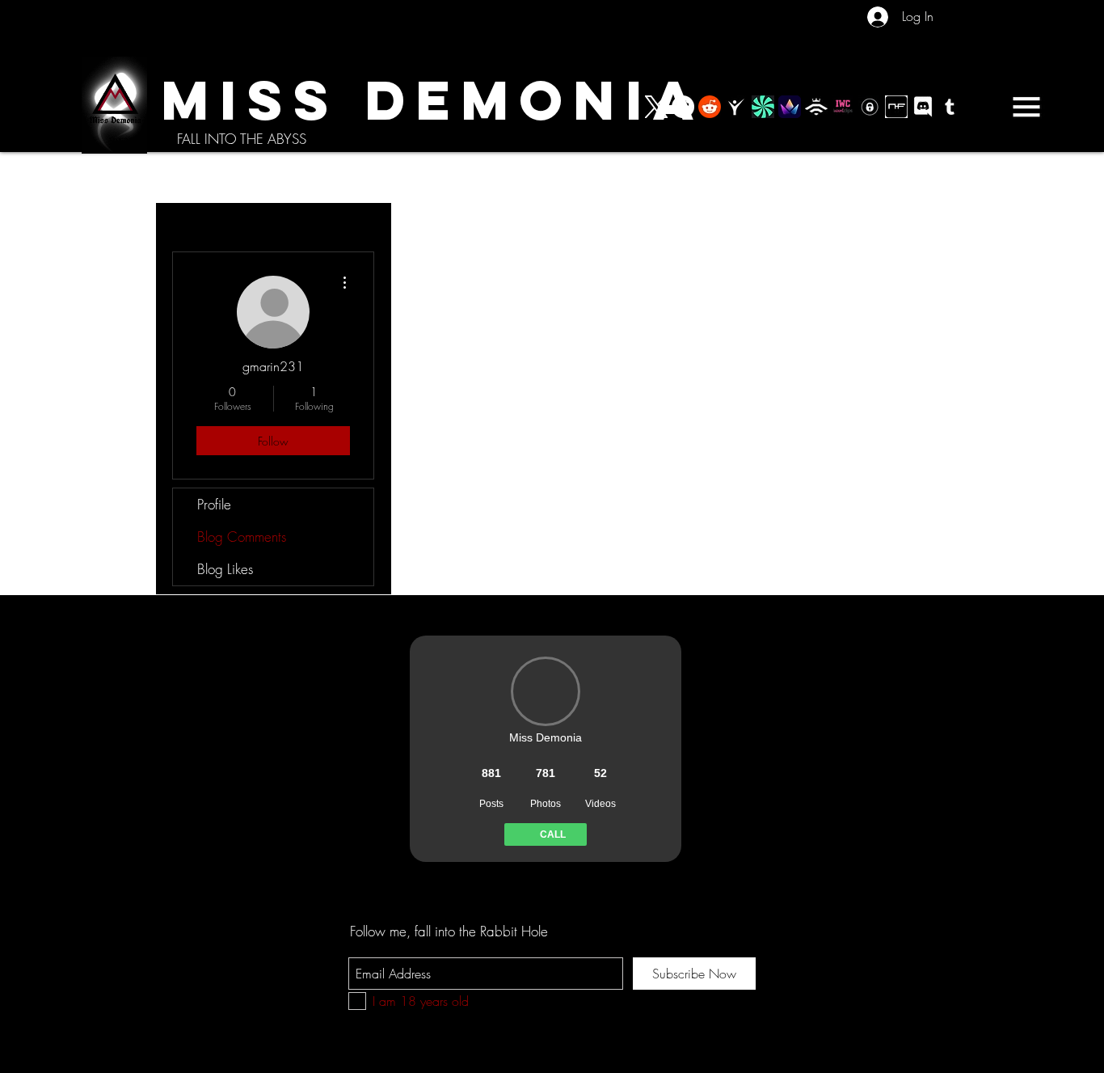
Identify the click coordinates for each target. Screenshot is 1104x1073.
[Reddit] (709, 106)
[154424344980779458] (869, 106)
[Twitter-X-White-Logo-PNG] (656, 106)
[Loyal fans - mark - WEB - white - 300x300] (736, 106)
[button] (1026, 107)
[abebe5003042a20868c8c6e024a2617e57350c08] (789, 106)
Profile (214, 504)
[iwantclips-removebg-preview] (843, 106)
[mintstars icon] (763, 106)
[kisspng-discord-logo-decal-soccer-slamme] (923, 106)
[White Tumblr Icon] (949, 106)
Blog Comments (241, 536)
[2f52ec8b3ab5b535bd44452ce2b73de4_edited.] (896, 106)
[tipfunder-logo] (816, 106)
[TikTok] (683, 106)
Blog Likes (225, 569)
